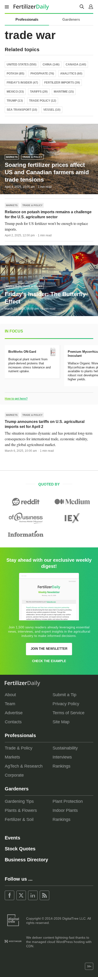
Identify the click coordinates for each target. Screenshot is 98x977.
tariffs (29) (39, 91)
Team (10, 704)
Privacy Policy (66, 704)
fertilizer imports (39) (62, 82)
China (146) (51, 64)
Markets (12, 157)
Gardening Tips (19, 801)
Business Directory (26, 859)
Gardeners (71, 19)
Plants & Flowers (21, 810)
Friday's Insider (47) (22, 82)
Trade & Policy (32, 157)
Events (12, 837)
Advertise (14, 713)
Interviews (62, 757)
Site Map (61, 722)
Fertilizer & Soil (19, 819)
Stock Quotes (20, 848)
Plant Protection (68, 801)
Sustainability (65, 748)
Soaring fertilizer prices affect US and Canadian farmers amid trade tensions (47, 172)
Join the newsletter (49, 648)
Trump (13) (15, 100)
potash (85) (15, 73)
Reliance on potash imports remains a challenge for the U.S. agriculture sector (48, 214)
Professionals (26, 19)
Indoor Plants (65, 810)
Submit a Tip (64, 695)
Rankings (61, 766)
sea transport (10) (22, 109)
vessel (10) (51, 109)
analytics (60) (71, 73)
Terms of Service (68, 713)
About (10, 695)
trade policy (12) (42, 100)
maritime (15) (64, 91)
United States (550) (21, 64)
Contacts (13, 722)
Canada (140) (76, 64)
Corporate (14, 775)
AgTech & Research (24, 766)
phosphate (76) (42, 73)
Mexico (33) (15, 91)
